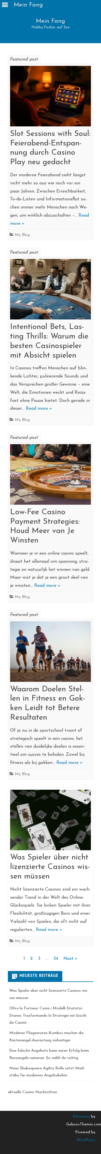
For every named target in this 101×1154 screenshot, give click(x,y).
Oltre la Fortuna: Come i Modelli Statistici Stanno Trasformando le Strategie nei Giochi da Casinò (47, 1015)
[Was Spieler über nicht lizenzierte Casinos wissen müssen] (50, 821)
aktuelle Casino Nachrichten (32, 1092)
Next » (70, 958)
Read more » (39, 408)
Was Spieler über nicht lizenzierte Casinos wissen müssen (50, 867)
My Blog (22, 235)
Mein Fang (50, 21)
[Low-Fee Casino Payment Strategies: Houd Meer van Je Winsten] (50, 476)
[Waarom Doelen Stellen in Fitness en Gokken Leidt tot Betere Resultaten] (50, 653)
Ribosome (81, 1116)
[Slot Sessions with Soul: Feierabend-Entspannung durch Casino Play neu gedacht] (50, 97)
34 (56, 958)
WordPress (86, 1140)
